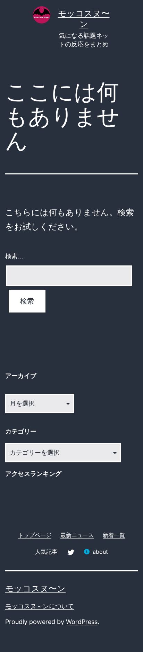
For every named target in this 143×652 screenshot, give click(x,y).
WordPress (82, 621)
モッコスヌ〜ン (35, 588)
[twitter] (70, 551)
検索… (14, 256)
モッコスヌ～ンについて (39, 606)
